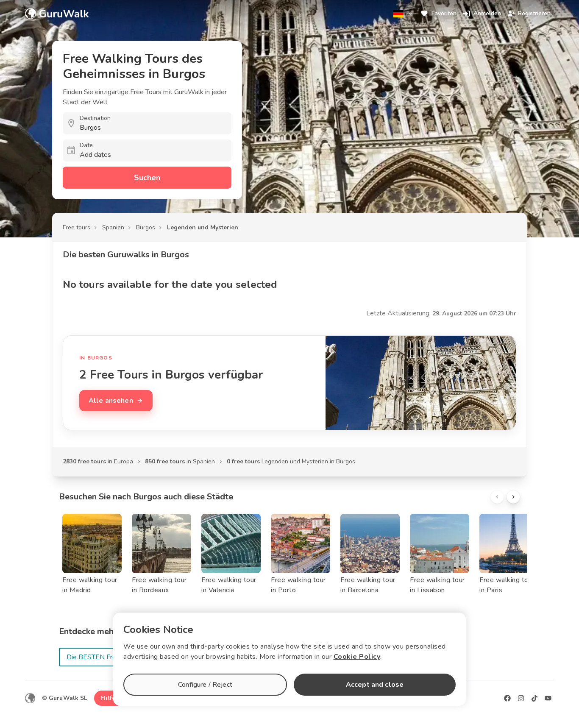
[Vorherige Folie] (497, 497)
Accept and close (375, 684)
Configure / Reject (205, 684)
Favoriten (444, 13)
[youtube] (548, 698)
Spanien (113, 227)
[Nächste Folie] (513, 497)
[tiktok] (534, 698)
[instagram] (521, 698)
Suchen (147, 178)
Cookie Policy (357, 656)
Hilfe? (109, 698)
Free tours (76, 227)
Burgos (145, 227)
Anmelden (487, 13)
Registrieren (534, 13)
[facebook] (507, 698)
